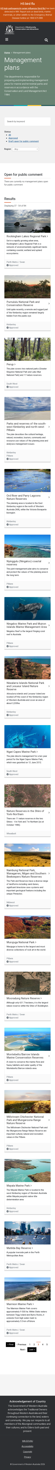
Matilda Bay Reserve (19, 1248)
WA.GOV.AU (27, 1441)
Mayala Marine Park (18, 1185)
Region (7, 149)
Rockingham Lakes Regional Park (26, 236)
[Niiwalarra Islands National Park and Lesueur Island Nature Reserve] (27, 667)
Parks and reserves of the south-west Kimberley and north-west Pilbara (26, 427)
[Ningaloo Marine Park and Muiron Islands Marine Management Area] (27, 608)
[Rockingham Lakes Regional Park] (27, 221)
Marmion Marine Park (19, 1304)
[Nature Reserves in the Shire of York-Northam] (27, 795)
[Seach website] (46, 40)
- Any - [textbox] (16, 149)
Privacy (27, 1457)
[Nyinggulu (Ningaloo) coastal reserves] (27, 546)
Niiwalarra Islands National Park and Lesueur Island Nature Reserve (25, 686)
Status (7, 131)
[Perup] (27, 349)
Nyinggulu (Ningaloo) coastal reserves (24, 563)
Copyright (27, 1451)
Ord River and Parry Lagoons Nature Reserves (24, 497)
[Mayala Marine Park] (27, 1170)
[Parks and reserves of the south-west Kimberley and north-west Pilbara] (27, 408)
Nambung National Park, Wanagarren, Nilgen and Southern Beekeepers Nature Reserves (26, 873)
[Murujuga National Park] (27, 927)
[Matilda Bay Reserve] (27, 1232)
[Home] (21, 29)
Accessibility (27, 1446)
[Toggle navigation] (6, 39)
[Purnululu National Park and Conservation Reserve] (27, 286)
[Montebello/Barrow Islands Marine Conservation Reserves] (27, 1039)
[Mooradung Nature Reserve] (27, 983)
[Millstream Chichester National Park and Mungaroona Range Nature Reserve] (27, 1101)
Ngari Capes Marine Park (21, 752)
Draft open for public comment (24, 141)
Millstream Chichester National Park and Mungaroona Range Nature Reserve (25, 1120)
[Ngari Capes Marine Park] (27, 736)
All (10, 135)
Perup (10, 364)
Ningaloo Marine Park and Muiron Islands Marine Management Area (27, 625)
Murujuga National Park (20, 942)
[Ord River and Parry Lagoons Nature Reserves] (27, 480)
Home (7, 52)
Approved (13, 138)
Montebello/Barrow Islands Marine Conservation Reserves (25, 1056)
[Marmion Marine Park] (27, 1289)
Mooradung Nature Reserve (23, 998)
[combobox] (25, 149)
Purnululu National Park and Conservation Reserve (23, 303)
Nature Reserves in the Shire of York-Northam (25, 813)
